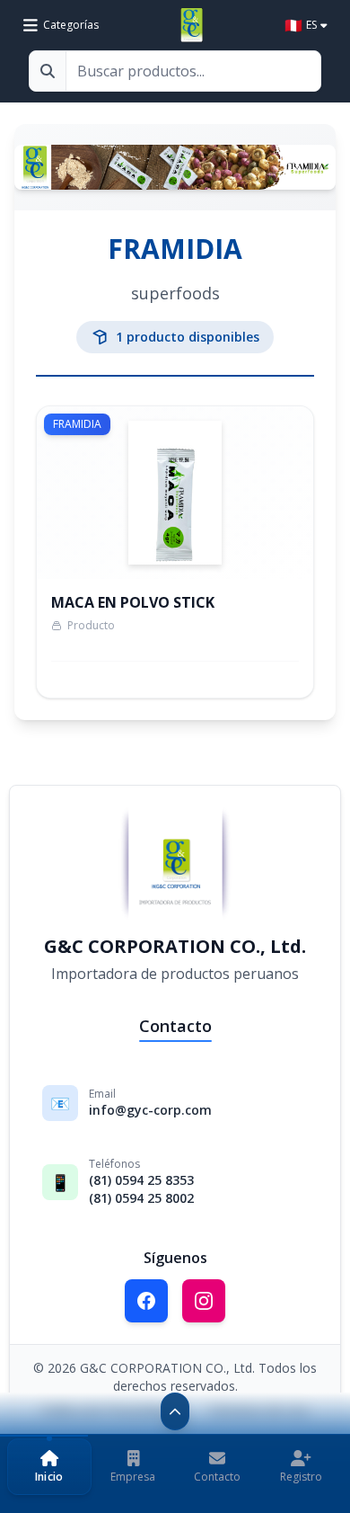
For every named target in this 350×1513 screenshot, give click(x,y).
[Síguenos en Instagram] (203, 1300)
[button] (49, 1466)
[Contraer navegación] (175, 1411)
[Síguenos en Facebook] (146, 1300)
